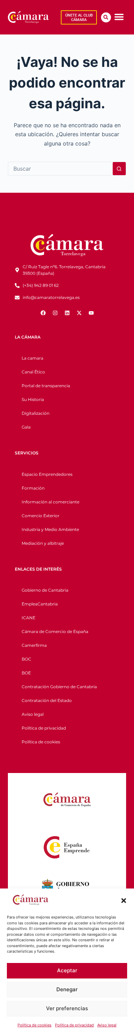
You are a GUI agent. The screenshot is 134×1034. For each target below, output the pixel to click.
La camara (32, 358)
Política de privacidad (74, 1025)
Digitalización (35, 413)
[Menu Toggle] (119, 17)
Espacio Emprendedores (47, 474)
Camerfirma (34, 645)
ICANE (28, 617)
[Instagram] (55, 313)
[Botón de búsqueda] (119, 168)
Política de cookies (35, 1025)
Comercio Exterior (40, 515)
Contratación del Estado (47, 700)
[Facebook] (43, 313)
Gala (26, 427)
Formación (33, 488)
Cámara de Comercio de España (55, 631)
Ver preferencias (67, 1008)
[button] (123, 900)
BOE (26, 672)
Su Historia (33, 399)
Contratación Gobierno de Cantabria (59, 686)
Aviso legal (106, 1025)
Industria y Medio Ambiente (50, 529)
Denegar (67, 989)
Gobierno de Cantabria (45, 590)
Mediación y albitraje (43, 543)
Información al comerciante (50, 501)
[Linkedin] (67, 313)
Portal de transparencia (46, 385)
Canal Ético (33, 371)
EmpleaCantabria (40, 603)
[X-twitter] (79, 313)
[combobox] (60, 168)
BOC (26, 659)
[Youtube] (91, 313)
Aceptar (67, 970)
